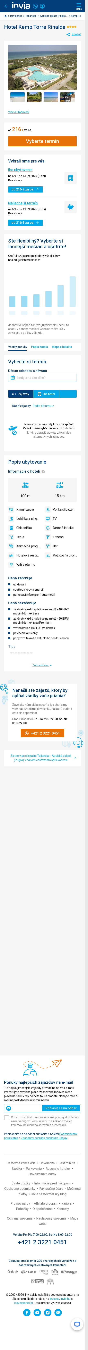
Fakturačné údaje (51, 1189)
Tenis (20, 537)
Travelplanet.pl (23, 1302)
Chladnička (24, 528)
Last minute (67, 1163)
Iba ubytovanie (20, 170)
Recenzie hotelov (58, 1169)
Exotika (17, 1169)
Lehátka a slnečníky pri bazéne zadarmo (28, 519)
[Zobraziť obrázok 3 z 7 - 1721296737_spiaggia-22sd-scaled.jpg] (51, 97)
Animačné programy (28, 546)
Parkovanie (34, 1169)
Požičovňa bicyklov (65, 555)
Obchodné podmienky (20, 1189)
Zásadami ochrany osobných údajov (44, 1138)
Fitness (58, 537)
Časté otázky (21, 1183)
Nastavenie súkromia (51, 1218)
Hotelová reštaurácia (28, 555)
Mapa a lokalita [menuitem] (62, 346)
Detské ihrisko (63, 528)
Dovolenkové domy (42, 1174)
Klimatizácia (25, 509)
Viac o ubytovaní (18, 112)
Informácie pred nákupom (52, 1183)
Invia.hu (65, 1298)
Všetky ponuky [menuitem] (17, 346)
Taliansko (31, 15)
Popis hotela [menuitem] (39, 346)
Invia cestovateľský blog (49, 1194)
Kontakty (62, 1209)
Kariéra (66, 1203)
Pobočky (22, 1209)
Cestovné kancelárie (21, 1163)
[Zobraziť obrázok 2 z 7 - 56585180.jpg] (34, 97)
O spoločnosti (43, 1209)
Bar (55, 546)
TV (55, 519)
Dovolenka (16, 15)
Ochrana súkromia (20, 1218)
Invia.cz (54, 1298)
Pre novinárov (20, 1203)
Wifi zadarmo (25, 564)
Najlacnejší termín (23, 203)
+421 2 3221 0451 (42, 1242)
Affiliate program (46, 1203)
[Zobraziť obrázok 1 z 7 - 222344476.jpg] (17, 97)
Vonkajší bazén (63, 509)
